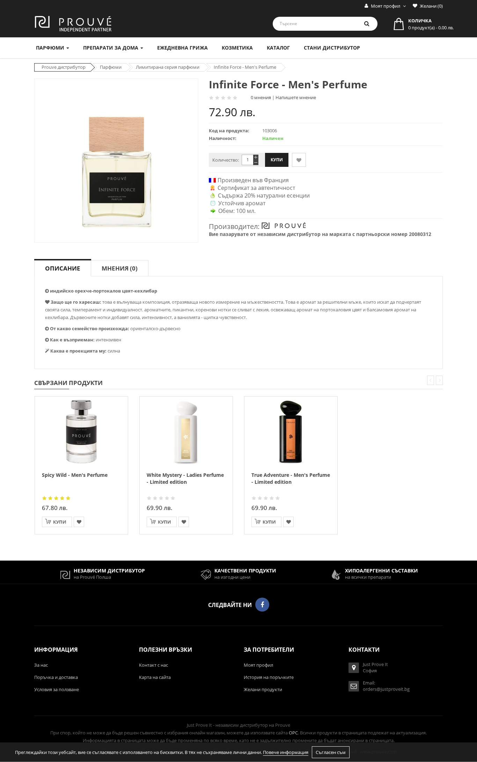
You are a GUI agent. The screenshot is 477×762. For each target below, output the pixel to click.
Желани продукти (263, 689)
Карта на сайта (155, 677)
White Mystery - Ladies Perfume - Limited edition (185, 478)
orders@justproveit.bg (386, 689)
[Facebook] (262, 605)
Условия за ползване (56, 689)
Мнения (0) (120, 268)
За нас (41, 665)
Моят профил (258, 665)
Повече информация (285, 752)
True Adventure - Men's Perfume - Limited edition (290, 478)
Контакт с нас (153, 665)
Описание (62, 268)
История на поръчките (269, 677)
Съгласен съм (331, 752)
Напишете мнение (296, 97)
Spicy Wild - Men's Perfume (75, 475)
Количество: (225, 160)
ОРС (293, 733)
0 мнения (261, 97)
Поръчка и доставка (56, 677)
